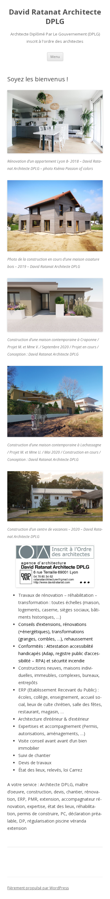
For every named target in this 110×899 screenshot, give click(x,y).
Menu (55, 56)
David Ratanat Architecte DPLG (55, 16)
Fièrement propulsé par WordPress (38, 888)
